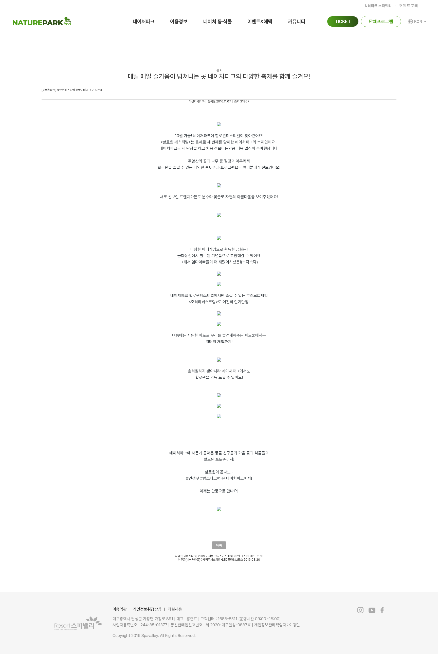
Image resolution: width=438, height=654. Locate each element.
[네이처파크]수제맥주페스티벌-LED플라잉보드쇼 (214, 559)
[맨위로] (409, 639)
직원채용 (175, 609)
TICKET (343, 21)
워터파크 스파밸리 (378, 6)
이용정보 (178, 22)
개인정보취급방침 (147, 609)
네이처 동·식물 (217, 22)
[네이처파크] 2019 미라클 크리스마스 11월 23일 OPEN (215, 556)
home (47, 45)
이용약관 (120, 609)
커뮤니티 (296, 22)
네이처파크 (143, 22)
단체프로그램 (381, 21)
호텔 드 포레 (408, 6)
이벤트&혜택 (259, 22)
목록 (219, 545)
